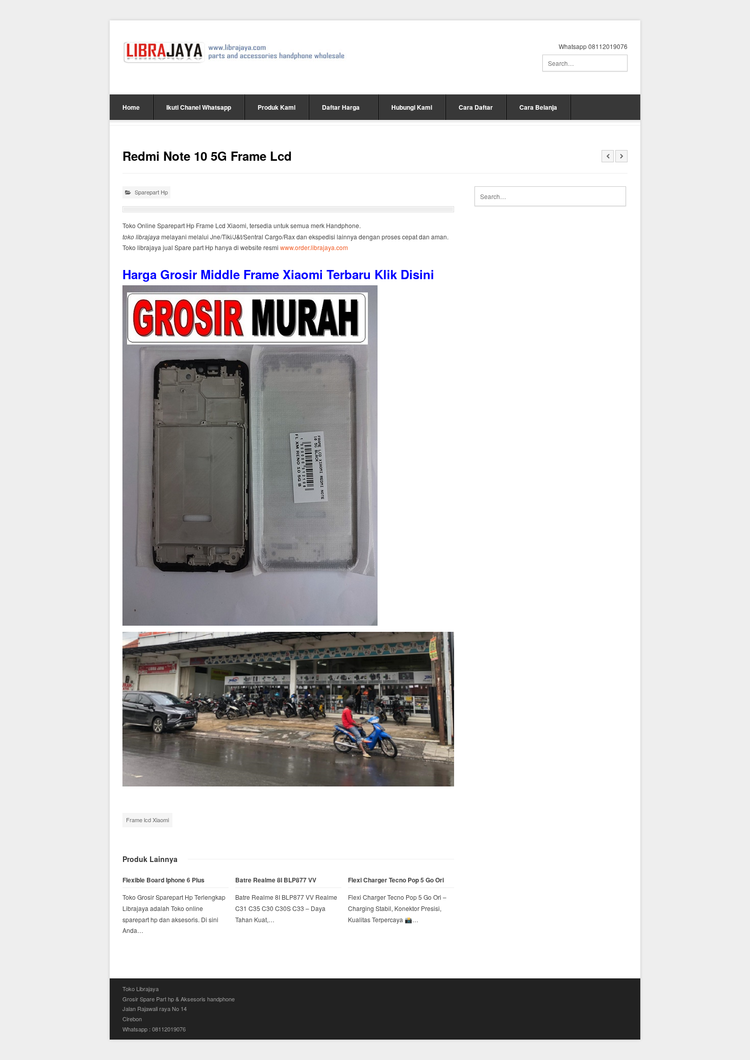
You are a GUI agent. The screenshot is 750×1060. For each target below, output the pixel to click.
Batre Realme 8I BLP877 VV (275, 880)
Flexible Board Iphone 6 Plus (163, 880)
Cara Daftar (476, 107)
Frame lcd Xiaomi (147, 820)
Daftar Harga (341, 107)
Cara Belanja (538, 107)
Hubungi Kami (411, 107)
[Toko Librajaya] (234, 52)
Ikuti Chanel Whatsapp (198, 107)
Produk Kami (276, 107)
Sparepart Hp (151, 192)
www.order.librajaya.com (314, 247)
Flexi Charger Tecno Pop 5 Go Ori (396, 880)
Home (131, 107)
